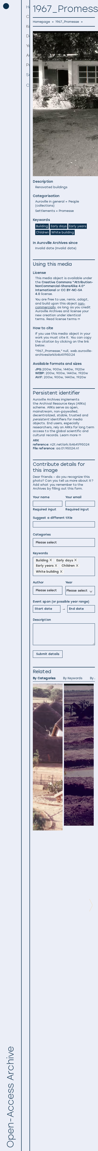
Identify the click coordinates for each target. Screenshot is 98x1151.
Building (42, 226)
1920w (80, 369)
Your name (41, 497)
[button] (26, 17)
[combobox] (36, 542)
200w (46, 369)
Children (42, 232)
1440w (68, 369)
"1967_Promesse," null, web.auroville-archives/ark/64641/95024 (63, 352)
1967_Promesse (67, 21)
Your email (73, 497)
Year (68, 582)
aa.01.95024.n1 (67, 448)
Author (38, 582)
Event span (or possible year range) (61, 601)
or (64, 288)
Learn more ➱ (70, 435)
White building (62, 232)
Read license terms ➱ (63, 319)
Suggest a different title (52, 517)
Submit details (47, 654)
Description (42, 619)
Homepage (41, 21)
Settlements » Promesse (54, 211)
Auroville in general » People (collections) (57, 203)
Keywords (40, 553)
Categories (41, 534)
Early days (59, 226)
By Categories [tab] (44, 678)
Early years (77, 226)
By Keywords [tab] (72, 678)
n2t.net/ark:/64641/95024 (70, 444)
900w (57, 369)
